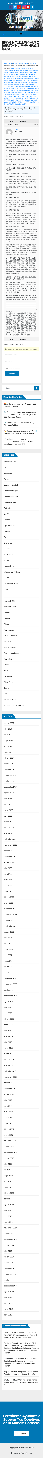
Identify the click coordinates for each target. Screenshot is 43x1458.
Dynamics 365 (9, 525)
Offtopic (7, 613)
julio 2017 (8, 1100)
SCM (6, 671)
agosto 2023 (9, 793)
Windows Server (10, 700)
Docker (7, 520)
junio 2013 (8, 1303)
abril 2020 (8, 1013)
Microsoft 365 (9, 601)
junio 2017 (8, 1106)
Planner (7, 624)
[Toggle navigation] (21, 34)
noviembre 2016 (10, 1141)
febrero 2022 (9, 897)
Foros (10, 63)
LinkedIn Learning (11, 584)
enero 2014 (8, 1263)
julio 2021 (8, 938)
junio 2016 (8, 1170)
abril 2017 (8, 1118)
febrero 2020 (9, 1019)
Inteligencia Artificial (12, 572)
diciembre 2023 (10, 769)
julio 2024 (8, 729)
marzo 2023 (8, 822)
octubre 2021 (9, 920)
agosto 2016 (9, 1158)
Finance (7, 549)
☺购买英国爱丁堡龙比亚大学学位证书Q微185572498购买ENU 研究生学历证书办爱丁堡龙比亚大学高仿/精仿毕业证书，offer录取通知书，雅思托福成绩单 (21, 96)
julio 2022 (8, 868)
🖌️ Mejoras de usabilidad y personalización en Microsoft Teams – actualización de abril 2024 (19, 441)
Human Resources (11, 566)
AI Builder (8, 473)
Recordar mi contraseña (14, 369)
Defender (7, 508)
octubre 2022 (9, 851)
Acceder (12, 373)
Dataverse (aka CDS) (12, 502)
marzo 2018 (8, 1054)
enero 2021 (8, 973)
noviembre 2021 (10, 915)
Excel (6, 537)
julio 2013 (8, 1297)
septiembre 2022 (10, 857)
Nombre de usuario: (11, 355)
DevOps (7, 514)
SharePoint (8, 682)
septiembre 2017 (10, 1089)
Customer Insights (11, 491)
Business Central (11, 485)
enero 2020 (8, 1025)
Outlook (7, 618)
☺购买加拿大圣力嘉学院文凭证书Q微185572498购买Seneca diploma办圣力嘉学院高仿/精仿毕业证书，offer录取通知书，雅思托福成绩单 (21, 70)
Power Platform (10, 647)
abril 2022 (8, 886)
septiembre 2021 (10, 926)
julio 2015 (8, 1210)
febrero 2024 (9, 758)
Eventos (7, 531)
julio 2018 (8, 1042)
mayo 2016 (8, 1176)
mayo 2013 (8, 1309)
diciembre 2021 (10, 909)
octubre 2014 (9, 1234)
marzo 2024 (8, 752)
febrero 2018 (9, 1060)
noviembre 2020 (10, 984)
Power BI (7, 642)
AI (5, 467)
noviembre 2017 (10, 1077)
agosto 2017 (9, 1094)
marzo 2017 (8, 1123)
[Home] (4, 34)
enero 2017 (8, 1135)
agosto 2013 (9, 1292)
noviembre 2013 (10, 1274)
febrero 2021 (9, 967)
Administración (10, 462)
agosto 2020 (9, 1002)
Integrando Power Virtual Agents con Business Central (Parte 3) (21, 1382)
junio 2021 (8, 944)
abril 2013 (8, 1315)
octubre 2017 (9, 1083)
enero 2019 (8, 1036)
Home (5, 63)
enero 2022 (8, 903)
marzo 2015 (8, 1222)
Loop (6, 595)
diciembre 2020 (10, 978)
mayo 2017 (8, 1112)
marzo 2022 (8, 891)
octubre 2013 (9, 1280)
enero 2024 (8, 764)
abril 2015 (8, 1216)
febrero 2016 (9, 1193)
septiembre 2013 (10, 1286)
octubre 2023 (9, 781)
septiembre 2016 (10, 1152)
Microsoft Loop (10, 607)
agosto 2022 (9, 862)
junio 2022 (8, 874)
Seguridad (8, 676)
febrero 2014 (9, 1257)
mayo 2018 (8, 1048)
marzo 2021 (8, 961)
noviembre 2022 (10, 845)
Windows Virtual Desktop (14, 705)
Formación (8, 555)
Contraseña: (8, 362)
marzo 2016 (8, 1187)
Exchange (8, 543)
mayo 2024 (8, 740)
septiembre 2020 (10, 996)
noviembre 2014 (10, 1228)
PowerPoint (8, 659)
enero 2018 (8, 1065)
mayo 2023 (8, 810)
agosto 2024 (9, 723)
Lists (6, 589)
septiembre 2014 (10, 1239)
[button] (38, 34)
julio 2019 (8, 1031)
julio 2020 (8, 1007)
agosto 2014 (9, 1245)
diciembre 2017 (10, 1071)
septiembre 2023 (10, 787)
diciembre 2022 (10, 839)
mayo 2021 (8, 949)
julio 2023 (8, 798)
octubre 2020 (9, 990)
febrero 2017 (9, 1129)
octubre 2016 (9, 1147)
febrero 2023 (9, 827)
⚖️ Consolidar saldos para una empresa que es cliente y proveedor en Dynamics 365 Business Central (20, 414)
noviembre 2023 (10, 775)
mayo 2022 (8, 880)
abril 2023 (8, 816)
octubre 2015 (9, 1199)
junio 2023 (8, 804)
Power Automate (10, 636)
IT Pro (6, 578)
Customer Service (11, 496)
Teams (6, 688)
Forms (6, 560)
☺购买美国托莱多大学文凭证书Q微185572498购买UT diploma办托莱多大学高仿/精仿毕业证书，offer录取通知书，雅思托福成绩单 (21, 86)
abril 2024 (8, 746)
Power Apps (32, 63)
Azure (6, 479)
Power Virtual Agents (12, 653)
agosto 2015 (9, 1205)
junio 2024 (8, 735)
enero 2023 (8, 833)
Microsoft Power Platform (20, 63)
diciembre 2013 (10, 1268)
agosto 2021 (9, 932)
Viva (6, 694)
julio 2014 (8, 1251)
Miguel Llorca (9, 1372)
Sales (6, 665)
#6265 (36, 125)
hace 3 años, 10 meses (29, 110)
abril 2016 (8, 1181)
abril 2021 (8, 955)
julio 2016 (8, 1164)
